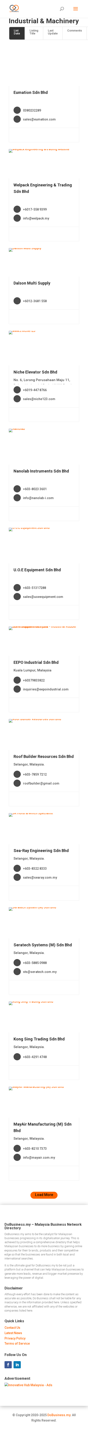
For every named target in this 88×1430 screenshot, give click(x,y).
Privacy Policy (15, 1338)
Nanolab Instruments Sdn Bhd (41, 471)
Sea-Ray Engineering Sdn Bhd (41, 850)
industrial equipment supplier (35, 52)
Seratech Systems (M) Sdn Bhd (43, 945)
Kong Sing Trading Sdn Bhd (39, 1039)
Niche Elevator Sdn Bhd (35, 372)
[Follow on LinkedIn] (17, 1364)
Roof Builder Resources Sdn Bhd (44, 756)
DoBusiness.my (58, 1415)
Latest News (13, 1333)
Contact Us (12, 1327)
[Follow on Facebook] (8, 1364)
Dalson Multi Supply (32, 283)
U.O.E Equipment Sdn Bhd (37, 569)
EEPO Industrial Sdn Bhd (36, 662)
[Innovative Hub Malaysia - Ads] (28, 1385)
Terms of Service (17, 1343)
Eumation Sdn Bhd (31, 92)
